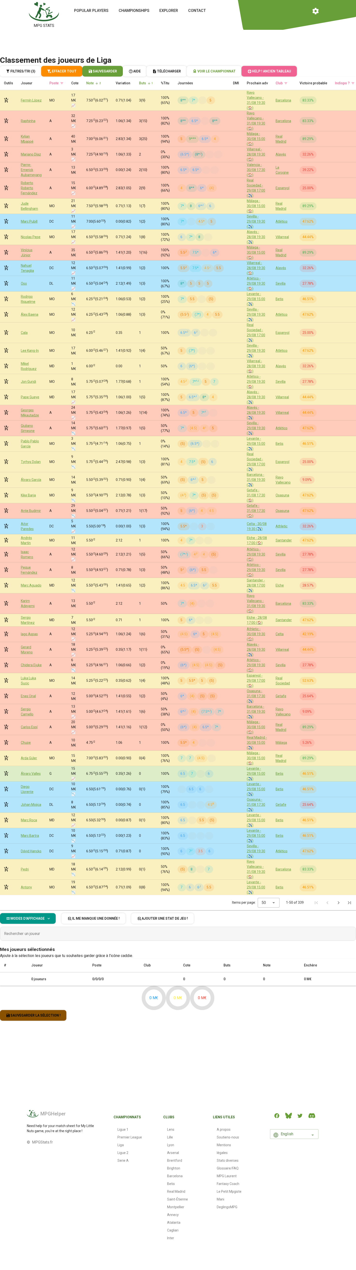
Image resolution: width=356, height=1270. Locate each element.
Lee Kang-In (30, 351)
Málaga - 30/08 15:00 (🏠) (256, 139)
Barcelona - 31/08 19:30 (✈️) (256, 480)
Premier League (129, 1137)
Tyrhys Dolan (31, 462)
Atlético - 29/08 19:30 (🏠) (256, 283)
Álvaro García (31, 480)
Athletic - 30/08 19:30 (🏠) (256, 634)
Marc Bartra (30, 836)
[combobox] (268, 903)
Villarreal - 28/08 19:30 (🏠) (256, 154)
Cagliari (172, 1230)
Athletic (281, 526)
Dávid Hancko (31, 851)
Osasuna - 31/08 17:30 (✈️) (256, 696)
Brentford (174, 1160)
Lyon (170, 1145)
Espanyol (282, 188)
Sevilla (281, 283)
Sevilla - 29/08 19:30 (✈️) (256, 221)
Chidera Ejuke (31, 665)
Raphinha (28, 121)
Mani (220, 1199)
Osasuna (282, 495)
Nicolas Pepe (30, 237)
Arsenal (173, 1153)
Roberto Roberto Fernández (29, 188)
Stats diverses (228, 1160)
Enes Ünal (28, 696)
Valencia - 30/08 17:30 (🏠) (256, 170)
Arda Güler (29, 758)
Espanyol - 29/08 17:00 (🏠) (256, 681)
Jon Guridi (28, 382)
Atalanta (173, 1222)
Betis (279, 299)
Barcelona (283, 100)
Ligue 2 (122, 1153)
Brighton (173, 1168)
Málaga (281, 743)
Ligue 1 (122, 1129)
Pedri (25, 869)
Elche (280, 585)
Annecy (173, 1215)
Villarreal (282, 237)
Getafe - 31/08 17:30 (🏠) (256, 495)
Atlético (281, 221)
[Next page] (338, 902)
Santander (284, 540)
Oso (24, 283)
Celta (280, 634)
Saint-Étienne (177, 1199)
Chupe (26, 743)
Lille (170, 1137)
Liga (120, 1145)
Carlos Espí (29, 727)
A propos (224, 1129)
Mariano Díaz (31, 154)
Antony (26, 887)
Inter (170, 1238)
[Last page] (349, 902)
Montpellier (175, 1207)
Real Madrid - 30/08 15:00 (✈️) (257, 743)
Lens (170, 1129)
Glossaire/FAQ (228, 1168)
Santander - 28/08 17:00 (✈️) (256, 585)
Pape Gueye (30, 397)
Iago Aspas (29, 634)
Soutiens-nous (228, 1137)
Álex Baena (29, 314)
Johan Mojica (31, 805)
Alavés (281, 154)
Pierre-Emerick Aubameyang (31, 170)
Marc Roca (29, 820)
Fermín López (31, 100)
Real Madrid (176, 1191)
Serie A (123, 1160)
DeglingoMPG (227, 1207)
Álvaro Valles (31, 774)
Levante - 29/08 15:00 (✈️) (256, 299)
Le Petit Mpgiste (229, 1191)
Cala (24, 333)
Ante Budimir (31, 511)
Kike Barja (28, 495)
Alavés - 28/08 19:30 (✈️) (256, 237)
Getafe (281, 696)
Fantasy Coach (228, 1184)
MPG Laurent (227, 1176)
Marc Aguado (31, 585)
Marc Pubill (29, 221)
